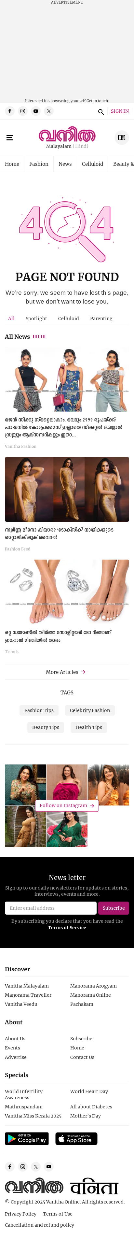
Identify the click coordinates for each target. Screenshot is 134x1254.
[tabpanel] (67, 502)
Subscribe (81, 1038)
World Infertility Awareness (24, 1094)
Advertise (16, 1057)
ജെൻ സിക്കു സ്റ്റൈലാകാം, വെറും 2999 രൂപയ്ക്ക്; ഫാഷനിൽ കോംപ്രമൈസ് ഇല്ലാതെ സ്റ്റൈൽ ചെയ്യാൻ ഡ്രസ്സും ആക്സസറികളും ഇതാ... (63, 428)
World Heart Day (89, 1091)
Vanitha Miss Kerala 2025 (33, 1116)
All (11, 318)
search (100, 111)
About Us (15, 1038)
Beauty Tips (45, 727)
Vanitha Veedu (21, 1004)
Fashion (38, 164)
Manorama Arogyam (93, 986)
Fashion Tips (39, 710)
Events (12, 1048)
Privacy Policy (20, 1214)
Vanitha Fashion (20, 446)
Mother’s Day (85, 1116)
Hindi (81, 146)
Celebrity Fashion (90, 710)
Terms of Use (58, 1214)
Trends (12, 651)
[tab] (11, 318)
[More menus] (10, 138)
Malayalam (59, 146)
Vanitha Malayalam (27, 986)
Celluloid (92, 164)
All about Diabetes (91, 1107)
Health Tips (88, 727)
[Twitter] (49, 111)
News (65, 164)
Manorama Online (90, 995)
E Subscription (121, 137)
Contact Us (82, 1057)
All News (17, 336)
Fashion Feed (17, 549)
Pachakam (81, 1004)
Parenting (101, 318)
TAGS (67, 692)
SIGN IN (120, 111)
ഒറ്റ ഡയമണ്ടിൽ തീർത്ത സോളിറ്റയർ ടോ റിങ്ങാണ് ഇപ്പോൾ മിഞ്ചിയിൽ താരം (58, 636)
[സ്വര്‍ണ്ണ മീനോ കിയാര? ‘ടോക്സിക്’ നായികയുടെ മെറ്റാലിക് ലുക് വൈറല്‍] (67, 489)
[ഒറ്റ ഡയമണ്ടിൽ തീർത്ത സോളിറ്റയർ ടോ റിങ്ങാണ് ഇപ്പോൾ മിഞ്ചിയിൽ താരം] (67, 592)
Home (12, 164)
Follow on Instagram (63, 806)
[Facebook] (10, 111)
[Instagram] (23, 111)
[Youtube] (36, 111)
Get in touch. (98, 100)
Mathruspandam (24, 1107)
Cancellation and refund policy (39, 1225)
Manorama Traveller (28, 995)
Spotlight (36, 318)
